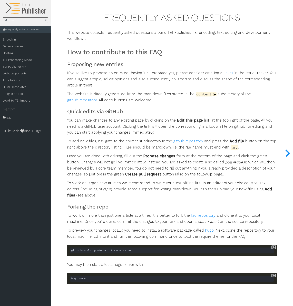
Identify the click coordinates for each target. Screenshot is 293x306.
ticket (228, 73)
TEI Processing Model (18, 60)
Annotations (11, 80)
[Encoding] (287, 153)
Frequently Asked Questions (22, 29)
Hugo (36, 131)
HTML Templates (14, 87)
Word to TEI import (16, 100)
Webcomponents (15, 73)
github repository (82, 100)
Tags (8, 117)
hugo (209, 230)
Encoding (9, 39)
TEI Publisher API (14, 66)
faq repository (203, 215)
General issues (13, 46)
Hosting (8, 53)
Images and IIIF (14, 93)
